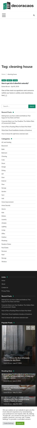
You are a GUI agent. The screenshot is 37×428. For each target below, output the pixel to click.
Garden (4, 191)
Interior (9, 80)
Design (4, 167)
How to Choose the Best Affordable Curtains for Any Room (17, 359)
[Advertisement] (18, 38)
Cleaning (4, 156)
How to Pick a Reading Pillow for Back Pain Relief (16, 126)
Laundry (4, 219)
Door (3, 177)
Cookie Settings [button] (8, 423)
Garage (4, 188)
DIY (3, 174)
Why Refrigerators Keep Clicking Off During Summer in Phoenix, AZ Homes (16, 400)
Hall (3, 198)
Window (4, 261)
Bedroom (4, 153)
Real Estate (5, 247)
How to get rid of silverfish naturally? (15, 83)
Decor (3, 163)
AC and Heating (6, 142)
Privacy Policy (6, 291)
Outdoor (4, 237)
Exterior (4, 181)
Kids (3, 212)
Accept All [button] (20, 423)
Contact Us (5, 287)
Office (3, 233)
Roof (3, 254)
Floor (3, 80)
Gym (3, 195)
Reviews (4, 251)
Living (15, 80)
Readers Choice (6, 244)
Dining (3, 170)
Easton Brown (6, 86)
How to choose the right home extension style (15, 134)
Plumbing (4, 240)
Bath (3, 149)
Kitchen (4, 216)
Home (3, 280)
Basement (5, 146)
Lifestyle (4, 223)
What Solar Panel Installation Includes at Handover (17, 130)
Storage (4, 258)
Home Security (6, 205)
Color (3, 160)
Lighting (4, 226)
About (3, 284)
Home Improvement (7, 202)
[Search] (33, 15)
